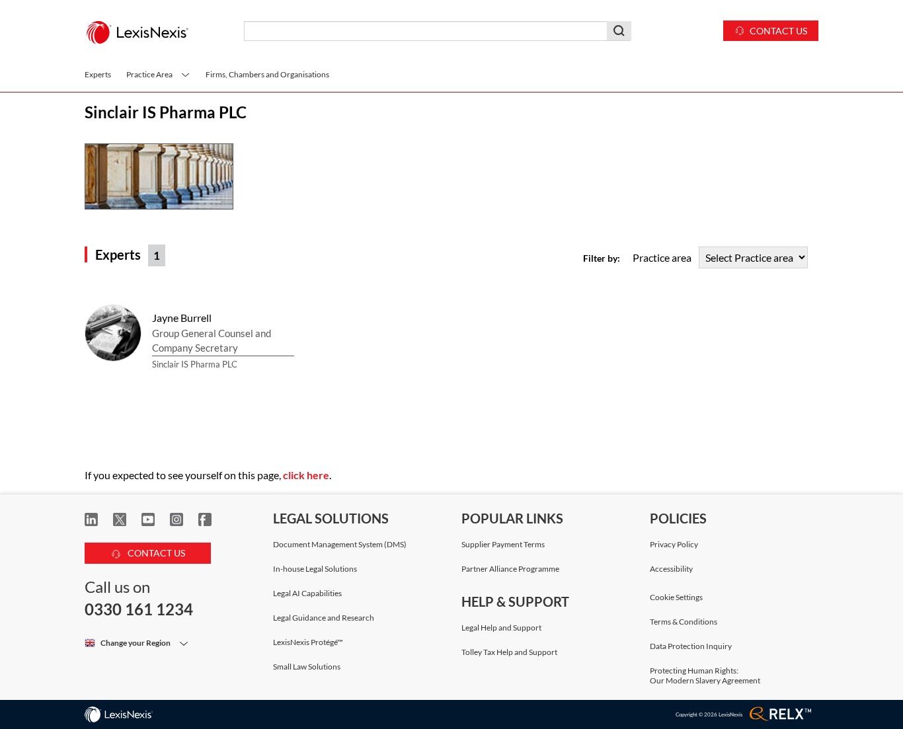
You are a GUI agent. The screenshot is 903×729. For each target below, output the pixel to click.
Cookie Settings (676, 597)
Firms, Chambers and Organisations (267, 74)
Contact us (778, 30)
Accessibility (671, 569)
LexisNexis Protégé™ (308, 642)
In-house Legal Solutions (315, 569)
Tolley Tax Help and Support (509, 652)
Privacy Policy (674, 544)
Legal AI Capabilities (307, 593)
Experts (98, 74)
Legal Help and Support (501, 628)
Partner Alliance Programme (510, 569)
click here (306, 475)
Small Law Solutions (306, 666)
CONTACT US (155, 552)
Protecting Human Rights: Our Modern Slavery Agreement (705, 675)
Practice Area (150, 74)
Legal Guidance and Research (323, 618)
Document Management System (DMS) (340, 544)
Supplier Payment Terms (503, 544)
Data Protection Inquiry (691, 646)
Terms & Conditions (683, 622)
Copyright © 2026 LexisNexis (709, 714)
